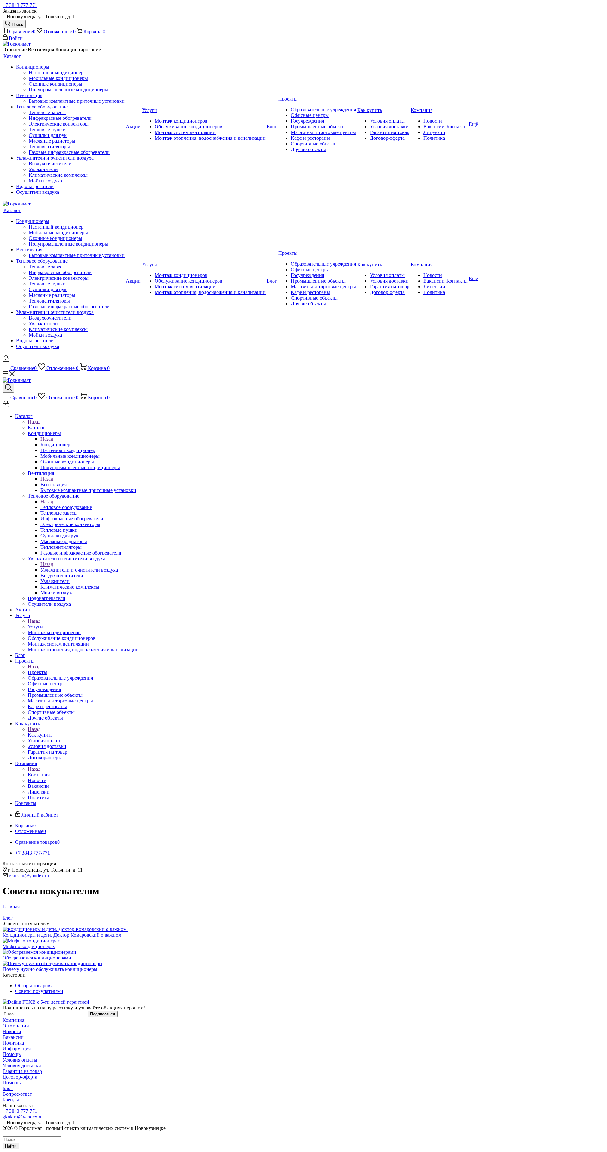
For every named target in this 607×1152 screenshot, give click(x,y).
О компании (16, 1025)
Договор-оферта (20, 1077)
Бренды (11, 1099)
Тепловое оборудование (66, 507)
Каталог (36, 427)
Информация (17, 1048)
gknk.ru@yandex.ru (29, 875)
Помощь (12, 1054)
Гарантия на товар (22, 1071)
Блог (8, 1088)
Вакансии (13, 1037)
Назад (34, 422)
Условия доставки (22, 1065)
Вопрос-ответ (17, 1094)
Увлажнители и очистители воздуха (79, 570)
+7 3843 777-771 (20, 5)
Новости (12, 1031)
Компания (39, 774)
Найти (10, 1146)
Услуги (35, 626)
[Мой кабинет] (6, 360)
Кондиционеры (57, 444)
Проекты (37, 672)
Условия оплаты (20, 1060)
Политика (13, 1042)
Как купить (40, 735)
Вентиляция (53, 484)
